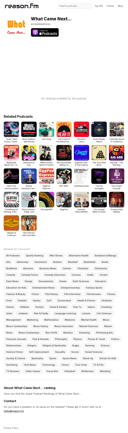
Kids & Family (41, 313)
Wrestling (105, 371)
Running (89, 345)
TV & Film (98, 364)
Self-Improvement (39, 352)
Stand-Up (88, 358)
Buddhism (11, 268)
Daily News (12, 281)
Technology (48, 364)
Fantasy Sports (94, 287)
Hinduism (106, 300)
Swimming (11, 364)
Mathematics (51, 319)
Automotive (40, 262)
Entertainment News (43, 287)
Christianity (101, 268)
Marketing (32, 319)
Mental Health (89, 319)
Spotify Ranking (34, 255)
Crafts (90, 274)
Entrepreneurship (70, 287)
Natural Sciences (88, 326)
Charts (110, 5)
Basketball (89, 262)
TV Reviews (12, 371)
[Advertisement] (64, 65)
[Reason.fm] (22, 6)
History (10, 307)
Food (9, 300)
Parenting (84, 332)
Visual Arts (52, 371)
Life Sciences (104, 313)
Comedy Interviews (54, 274)
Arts (8, 262)
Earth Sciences (81, 281)
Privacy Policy (11, 428)
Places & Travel (96, 339)
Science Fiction (14, 352)
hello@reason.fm (14, 411)
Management (13, 319)
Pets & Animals (40, 339)
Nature (108, 326)
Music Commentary (16, 326)
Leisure (86, 313)
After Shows (56, 255)
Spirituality (37, 358)
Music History (40, 326)
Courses (76, 274)
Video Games (32, 371)
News (9, 332)
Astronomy (22, 262)
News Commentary (29, 332)
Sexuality (60, 352)
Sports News (69, 358)
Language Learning (65, 313)
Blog (120, 5)
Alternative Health (79, 255)
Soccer (75, 352)
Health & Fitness (86, 300)
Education (100, 281)
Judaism (23, 313)
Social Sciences (93, 352)
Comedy (10, 274)
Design (28, 281)
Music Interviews (63, 326)
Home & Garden (58, 307)
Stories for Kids (107, 358)
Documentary (46, 281)
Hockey (39, 307)
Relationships (13, 345)
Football (22, 300)
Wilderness (87, 371)
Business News (47, 268)
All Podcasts (13, 255)
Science (105, 345)
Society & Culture (15, 358)
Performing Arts (104, 332)
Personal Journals (16, 339)
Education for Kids (16, 287)
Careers (67, 268)
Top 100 (98, 5)
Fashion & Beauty (15, 294)
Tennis (65, 364)
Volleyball (69, 371)
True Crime (81, 364)
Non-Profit (51, 332)
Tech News (30, 364)
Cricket (103, 274)
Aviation (57, 262)
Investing (106, 307)
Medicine (70, 319)
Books (105, 262)
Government (64, 300)
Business (28, 268)
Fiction (35, 294)
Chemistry (82, 268)
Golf (49, 300)
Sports (52, 358)
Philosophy (61, 339)
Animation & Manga (105, 255)
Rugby (75, 345)
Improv (91, 307)
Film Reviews (94, 294)
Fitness (111, 294)
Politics (115, 339)
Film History (51, 294)
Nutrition (68, 332)
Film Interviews (72, 294)
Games (36, 300)
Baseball (73, 262)
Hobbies (24, 307)
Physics (77, 339)
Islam (9, 313)
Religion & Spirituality (54, 345)
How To (77, 307)
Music (106, 319)
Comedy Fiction (29, 274)
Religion (31, 345)
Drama (62, 281)
